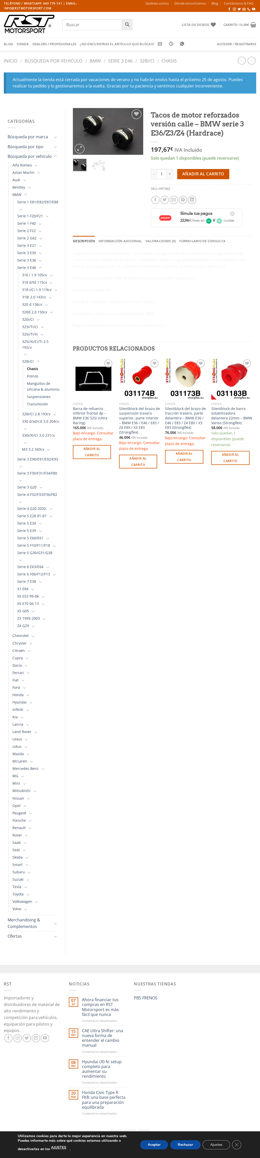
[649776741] (182, 44)
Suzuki (18, 879)
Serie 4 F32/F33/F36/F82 (37, 494)
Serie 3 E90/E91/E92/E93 (37, 459)
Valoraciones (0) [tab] (160, 241)
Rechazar (185, 1144)
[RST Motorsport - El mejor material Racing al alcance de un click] (29, 25)
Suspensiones (39, 396)
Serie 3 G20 (27, 487)
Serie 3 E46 (120, 60)
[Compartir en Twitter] (164, 200)
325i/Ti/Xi (30, 334)
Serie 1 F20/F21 (30, 216)
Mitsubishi (21, 790)
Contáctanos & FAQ (238, 3)
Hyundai (19, 702)
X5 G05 (23, 610)
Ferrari (18, 672)
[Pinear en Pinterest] (183, 200)
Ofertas (15, 936)
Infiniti (17, 709)
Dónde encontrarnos (190, 3)
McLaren (19, 761)
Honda (18, 694)
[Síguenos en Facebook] (229, 9)
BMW (95, 60)
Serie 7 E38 (26, 581)
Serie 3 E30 (26, 252)
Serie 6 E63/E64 (30, 566)
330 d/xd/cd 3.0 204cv (40, 421)
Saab (16, 842)
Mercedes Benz (25, 768)
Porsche (19, 820)
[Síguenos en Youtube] (253, 9)
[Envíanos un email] (244, 9)
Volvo (16, 908)
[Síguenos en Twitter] (239, 9)
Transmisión (37, 404)
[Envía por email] (174, 200)
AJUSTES (58, 1147)
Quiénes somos (157, 3)
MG (15, 775)
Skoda (17, 857)
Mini (16, 783)
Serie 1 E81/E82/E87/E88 (37, 202)
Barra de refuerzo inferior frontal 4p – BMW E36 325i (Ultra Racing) (90, 415)
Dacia (17, 665)
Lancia (17, 724)
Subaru (18, 872)
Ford (16, 687)
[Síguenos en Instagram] (234, 9)
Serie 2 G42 (27, 238)
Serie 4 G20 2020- (32, 508)
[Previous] (80, 132)
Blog (215, 3)
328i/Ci (147, 60)
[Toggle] (55, 137)
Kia (15, 716)
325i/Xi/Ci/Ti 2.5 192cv (35, 344)
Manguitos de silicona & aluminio (43, 386)
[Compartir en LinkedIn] (192, 200)
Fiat (15, 680)
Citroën (18, 650)
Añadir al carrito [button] (92, 452)
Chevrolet (20, 635)
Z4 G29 (23, 625)
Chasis (169, 60)
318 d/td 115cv (34, 282)
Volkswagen (22, 901)
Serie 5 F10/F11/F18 (33, 545)
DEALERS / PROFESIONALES (54, 44)
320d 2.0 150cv (34, 312)
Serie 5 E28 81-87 (31, 515)
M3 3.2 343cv (33, 449)
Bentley (18, 187)
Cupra (17, 658)
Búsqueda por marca (28, 137)
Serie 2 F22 (26, 230)
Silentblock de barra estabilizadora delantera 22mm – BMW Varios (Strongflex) (231, 415)
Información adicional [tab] (120, 241)
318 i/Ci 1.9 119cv (37, 289)
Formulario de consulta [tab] (202, 241)
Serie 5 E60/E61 (30, 538)
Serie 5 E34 (26, 523)
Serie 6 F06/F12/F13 (33, 574)
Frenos (32, 376)
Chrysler (19, 643)
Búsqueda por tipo (25, 146)
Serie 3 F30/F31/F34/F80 (37, 473)
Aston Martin (23, 172)
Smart (17, 864)
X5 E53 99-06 (28, 596)
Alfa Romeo (22, 165)
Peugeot (19, 813)
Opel (16, 805)
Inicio (11, 60)
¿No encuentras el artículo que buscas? (117, 44)
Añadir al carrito (203, 174)
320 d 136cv (32, 304)
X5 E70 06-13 (28, 603)
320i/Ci (28, 319)
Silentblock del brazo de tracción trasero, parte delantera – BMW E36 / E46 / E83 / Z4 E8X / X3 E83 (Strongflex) (185, 418)
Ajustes (216, 1144)
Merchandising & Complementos (24, 923)
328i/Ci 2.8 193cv (36, 414)
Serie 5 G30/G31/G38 (34, 552)
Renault (19, 827)
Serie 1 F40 (26, 223)
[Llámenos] (248, 9)
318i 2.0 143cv (34, 297)
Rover (17, 835)
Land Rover (21, 731)
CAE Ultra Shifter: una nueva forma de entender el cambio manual (102, 1038)
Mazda (18, 753)
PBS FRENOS (145, 998)
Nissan (18, 798)
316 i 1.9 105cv (34, 274)
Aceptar (154, 1144)
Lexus (17, 739)
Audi (16, 179)
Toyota (18, 894)
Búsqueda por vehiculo (54, 60)
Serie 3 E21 (26, 245)
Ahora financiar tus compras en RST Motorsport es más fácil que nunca (100, 1007)
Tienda (23, 44)
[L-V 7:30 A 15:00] (171, 44)
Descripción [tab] (84, 241)
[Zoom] (80, 149)
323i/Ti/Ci (30, 326)
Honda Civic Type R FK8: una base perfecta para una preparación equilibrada (103, 1100)
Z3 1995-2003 (28, 618)
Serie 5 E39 (26, 530)
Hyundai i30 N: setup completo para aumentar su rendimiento (102, 1069)
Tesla (16, 886)
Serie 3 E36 (26, 260)
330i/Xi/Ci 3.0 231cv (38, 435)
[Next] (135, 132)
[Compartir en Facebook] (155, 200)
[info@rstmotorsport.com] (160, 44)
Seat (16, 849)
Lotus (17, 746)
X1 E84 (22, 588)
